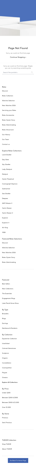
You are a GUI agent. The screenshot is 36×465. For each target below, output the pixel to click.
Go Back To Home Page (18, 460)
